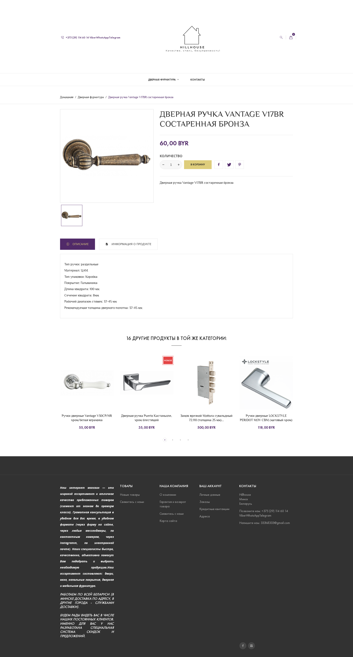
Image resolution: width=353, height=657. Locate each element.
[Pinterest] (239, 164)
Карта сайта (168, 521)
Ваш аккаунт (210, 486)
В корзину (198, 164)
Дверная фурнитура (162, 79)
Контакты (197, 79)
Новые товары (130, 495)
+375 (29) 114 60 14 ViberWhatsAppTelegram (92, 37)
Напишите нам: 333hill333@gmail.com (264, 523)
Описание (80, 244)
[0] (291, 37)
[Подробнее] (103, 391)
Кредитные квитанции (214, 509)
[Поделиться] (218, 164)
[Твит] (229, 164)
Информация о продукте (131, 244)
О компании (168, 495)
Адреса (204, 516)
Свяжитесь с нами (132, 502)
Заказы (204, 502)
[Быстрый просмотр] (94, 391)
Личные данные (209, 495)
